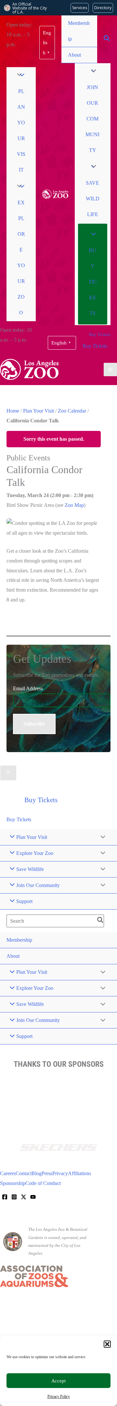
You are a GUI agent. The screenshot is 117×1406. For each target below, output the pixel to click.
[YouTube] (33, 1197)
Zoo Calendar (72, 411)
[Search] (100, 921)
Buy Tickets (95, 346)
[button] (107, 1344)
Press (47, 1173)
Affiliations (79, 1173)
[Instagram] (14, 1197)
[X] (23, 1197)
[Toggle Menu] (17, 75)
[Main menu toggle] (110, 369)
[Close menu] (8, 773)
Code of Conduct (43, 1183)
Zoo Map (74, 505)
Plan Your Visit (38, 411)
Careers (8, 1173)
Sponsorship (12, 1183)
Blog (37, 1173)
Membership (79, 31)
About (74, 55)
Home (12, 411)
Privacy (60, 1173)
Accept (58, 1380)
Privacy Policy (58, 1396)
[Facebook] (4, 1197)
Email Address (28, 688)
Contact (24, 1173)
